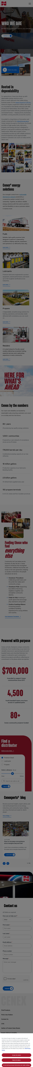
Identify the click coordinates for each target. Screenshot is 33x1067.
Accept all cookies (16, 1055)
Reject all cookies (16, 1060)
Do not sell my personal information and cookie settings (16, 1065)
